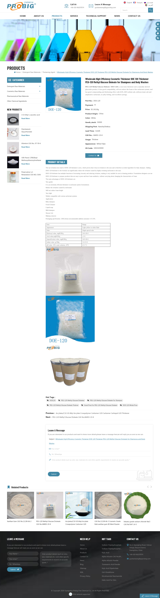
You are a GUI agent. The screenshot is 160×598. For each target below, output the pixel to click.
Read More (25, 118)
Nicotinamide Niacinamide (112, 576)
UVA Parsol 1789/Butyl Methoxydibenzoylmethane (31, 159)
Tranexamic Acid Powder (111, 564)
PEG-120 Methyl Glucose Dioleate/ (72, 400)
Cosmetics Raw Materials (16, 91)
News (117, 16)
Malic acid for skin (109, 580)
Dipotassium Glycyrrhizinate (26, 130)
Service (74, 16)
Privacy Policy (85, 576)
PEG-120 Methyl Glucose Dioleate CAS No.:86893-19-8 (73, 417)
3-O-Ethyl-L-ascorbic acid (30, 115)
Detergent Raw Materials (31, 72)
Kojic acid (105, 552)
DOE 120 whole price (130, 405)
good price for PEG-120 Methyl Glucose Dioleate (100, 405)
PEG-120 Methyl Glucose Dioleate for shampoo (106, 400)
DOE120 (52, 400)
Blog (81, 564)
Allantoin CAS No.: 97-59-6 (31, 143)
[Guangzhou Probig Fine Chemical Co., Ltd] (21, 6)
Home (23, 16)
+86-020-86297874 (77, 7)
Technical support (96, 16)
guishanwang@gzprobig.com (105, 7)
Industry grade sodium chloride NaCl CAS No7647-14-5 (112, 522)
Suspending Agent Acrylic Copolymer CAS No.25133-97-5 (142, 522)
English (129, 2)
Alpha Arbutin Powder (110, 560)
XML (81, 572)
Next (151, 487)
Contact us (92, 155)
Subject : (97, 441)
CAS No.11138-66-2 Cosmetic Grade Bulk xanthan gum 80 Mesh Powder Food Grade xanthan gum (83, 523)
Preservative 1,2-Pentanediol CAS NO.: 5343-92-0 (31, 173)
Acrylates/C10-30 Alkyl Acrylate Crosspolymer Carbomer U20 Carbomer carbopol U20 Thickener (92, 413)
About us (83, 548)
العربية (150, 5)
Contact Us (134, 16)
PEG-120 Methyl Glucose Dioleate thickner (64, 405)
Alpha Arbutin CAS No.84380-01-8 (112, 556)
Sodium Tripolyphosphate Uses (112, 548)
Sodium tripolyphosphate (111, 545)
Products (57, 16)
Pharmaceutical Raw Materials (18, 96)
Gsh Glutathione (108, 572)
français (139, 2)
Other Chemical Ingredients (17, 101)
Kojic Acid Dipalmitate (110, 568)
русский (150, 2)
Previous (148, 487)
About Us (39, 16)
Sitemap (83, 568)
